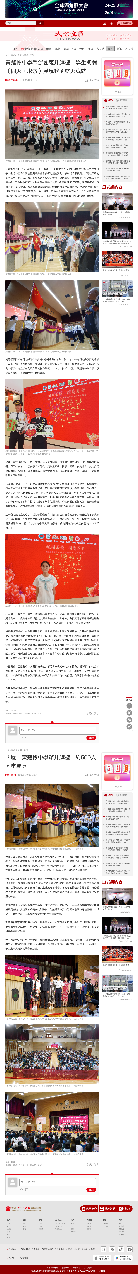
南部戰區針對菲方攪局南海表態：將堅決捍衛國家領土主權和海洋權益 (118, 154)
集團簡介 (91, 1208)
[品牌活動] (102, 1209)
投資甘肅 (24, 1258)
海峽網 (77, 1249)
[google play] (123, 1258)
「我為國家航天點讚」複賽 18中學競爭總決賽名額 (116, 213)
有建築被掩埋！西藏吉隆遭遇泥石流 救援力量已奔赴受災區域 (118, 107)
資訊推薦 (121, 1226)
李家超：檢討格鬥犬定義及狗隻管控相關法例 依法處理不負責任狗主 (118, 139)
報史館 (127, 1208)
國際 (8, 1234)
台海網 (92, 1249)
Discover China (60, 1223)
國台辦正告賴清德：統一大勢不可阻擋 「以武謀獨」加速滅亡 (118, 146)
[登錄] (104, 23)
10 (104, 176)
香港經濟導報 (47, 1249)
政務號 (89, 1223)
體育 (72, 1226)
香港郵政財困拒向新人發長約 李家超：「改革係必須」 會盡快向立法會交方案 (118, 177)
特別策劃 (105, 1226)
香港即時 (10, 775)
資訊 (120, 1220)
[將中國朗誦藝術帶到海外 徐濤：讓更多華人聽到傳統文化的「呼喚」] (117, 288)
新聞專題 (105, 1223)
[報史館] (121, 1209)
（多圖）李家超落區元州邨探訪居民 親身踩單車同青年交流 (118, 115)
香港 (26, 750)
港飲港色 (73, 1232)
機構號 (89, 1229)
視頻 (24, 1220)
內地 (8, 1226)
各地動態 (121, 1229)
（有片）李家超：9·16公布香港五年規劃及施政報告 (118, 170)
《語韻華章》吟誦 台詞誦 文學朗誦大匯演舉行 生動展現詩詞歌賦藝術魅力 (117, 242)
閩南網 (84, 1249)
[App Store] (102, 1258)
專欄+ (120, 1223)
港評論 (41, 1229)
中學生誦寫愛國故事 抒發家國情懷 (116, 270)
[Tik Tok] (121, 1249)
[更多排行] (105, 100)
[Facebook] (129, 706)
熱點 (24, 1223)
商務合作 (76, 1268)
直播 (24, 1226)
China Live (58, 1226)
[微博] (129, 727)
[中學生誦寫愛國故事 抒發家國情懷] (117, 259)
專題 (19, 55)
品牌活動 (110, 1208)
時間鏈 (123, 100)
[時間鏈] (117, 100)
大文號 (89, 1220)
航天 (40, 714)
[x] (129, 713)
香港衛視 (35, 1249)
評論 (91, 737)
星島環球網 (59, 1249)
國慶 (15, 1165)
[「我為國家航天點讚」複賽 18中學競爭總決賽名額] (117, 201)
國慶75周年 (29, 55)
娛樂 (72, 1229)
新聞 (19, 750)
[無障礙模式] (111, 23)
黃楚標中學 (17, 714)
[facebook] (94, 1164)
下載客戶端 (126, 23)
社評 (40, 1223)
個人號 (89, 1226)
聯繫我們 (65, 1268)
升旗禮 (27, 714)
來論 (40, 1226)
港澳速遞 (121, 1232)
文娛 (72, 1220)
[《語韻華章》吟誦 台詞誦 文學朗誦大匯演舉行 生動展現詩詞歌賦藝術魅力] (117, 230)
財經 (8, 1237)
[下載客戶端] (119, 23)
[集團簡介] (83, 1209)
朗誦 (34, 714)
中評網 (69, 1249)
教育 (40, 1165)
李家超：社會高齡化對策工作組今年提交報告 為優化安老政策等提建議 (118, 162)
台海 (8, 1232)
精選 (24, 1229)
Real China (58, 1229)
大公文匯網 (10, 55)
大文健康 (121, 1234)
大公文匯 (68, 35)
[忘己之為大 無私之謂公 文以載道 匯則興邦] (119, 37)
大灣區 (9, 1229)
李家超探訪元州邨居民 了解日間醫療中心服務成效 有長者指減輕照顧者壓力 (118, 131)
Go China (58, 1220)
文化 (72, 1223)
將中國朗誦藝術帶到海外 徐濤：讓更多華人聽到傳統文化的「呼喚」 (116, 300)
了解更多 (117, 92)
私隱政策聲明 (52, 1268)
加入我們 (88, 1268)
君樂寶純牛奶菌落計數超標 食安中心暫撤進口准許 (118, 123)
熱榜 (110, 100)
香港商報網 (25, 1249)
